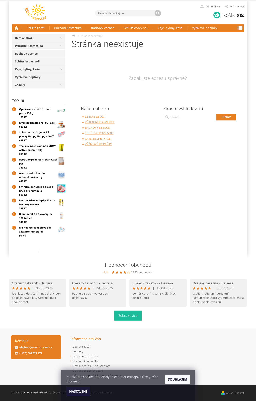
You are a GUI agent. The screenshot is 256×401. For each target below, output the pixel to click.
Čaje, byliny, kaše (170, 28)
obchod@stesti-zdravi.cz (35, 347)
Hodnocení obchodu (128, 265)
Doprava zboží (81, 346)
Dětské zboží (35, 28)
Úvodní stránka (17, 28)
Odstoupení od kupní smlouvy (91, 366)
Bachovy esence (102, 28)
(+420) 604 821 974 (30, 353)
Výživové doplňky (204, 28)
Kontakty (77, 351)
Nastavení (78, 391)
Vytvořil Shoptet (235, 393)
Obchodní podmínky (85, 361)
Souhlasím (177, 379)
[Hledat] (158, 13)
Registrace (237, 6)
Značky (20, 85)
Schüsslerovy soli (136, 28)
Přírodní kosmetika (68, 28)
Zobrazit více (128, 315)
